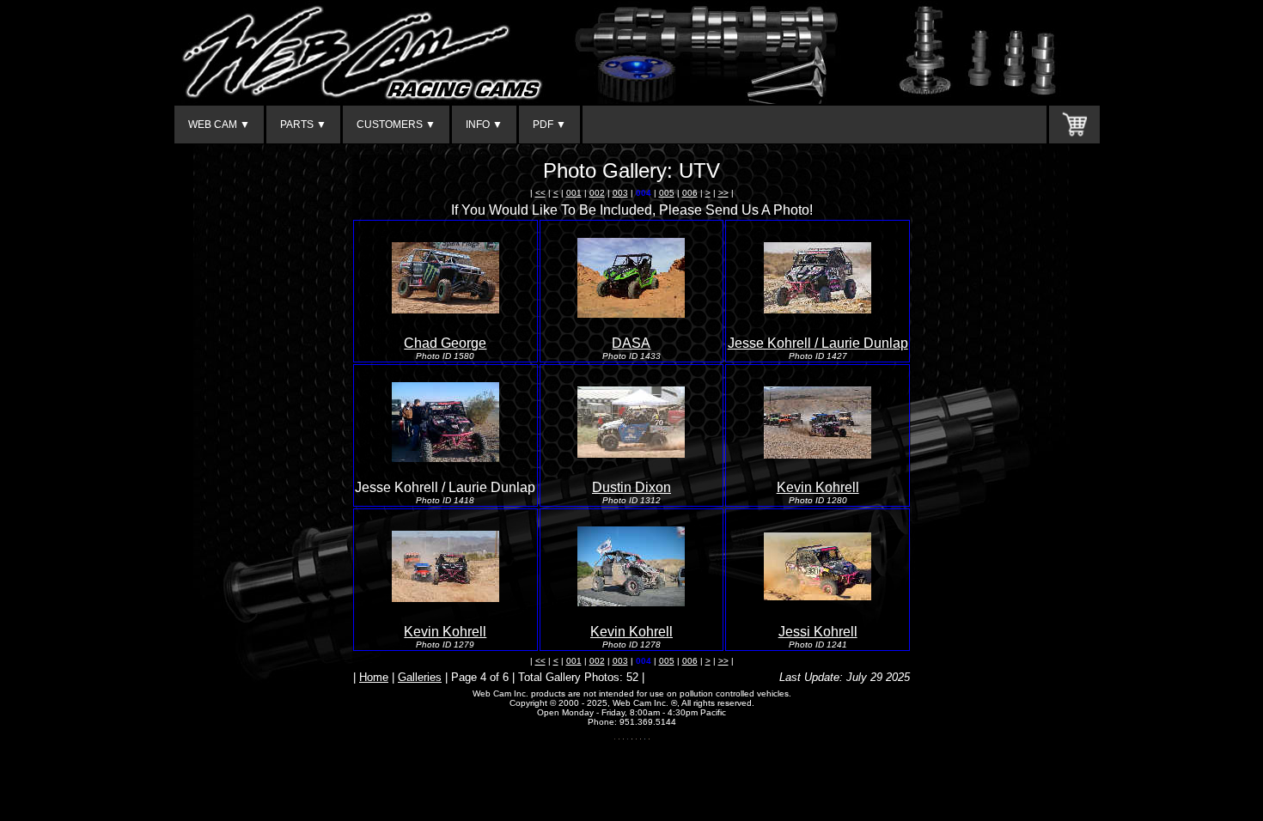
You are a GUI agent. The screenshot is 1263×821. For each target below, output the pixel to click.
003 (620, 193)
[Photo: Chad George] (445, 308)
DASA (631, 343)
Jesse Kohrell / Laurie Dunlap (818, 343)
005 (666, 193)
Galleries (420, 677)
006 (690, 193)
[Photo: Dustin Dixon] (631, 453)
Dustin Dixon (631, 487)
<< (540, 193)
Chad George (445, 343)
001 (574, 193)
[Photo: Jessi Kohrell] (817, 595)
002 (597, 193)
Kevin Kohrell (818, 487)
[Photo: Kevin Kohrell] (817, 454)
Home (373, 677)
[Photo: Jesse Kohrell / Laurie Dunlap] (817, 308)
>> (723, 193)
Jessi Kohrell (817, 631)
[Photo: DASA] (631, 313)
